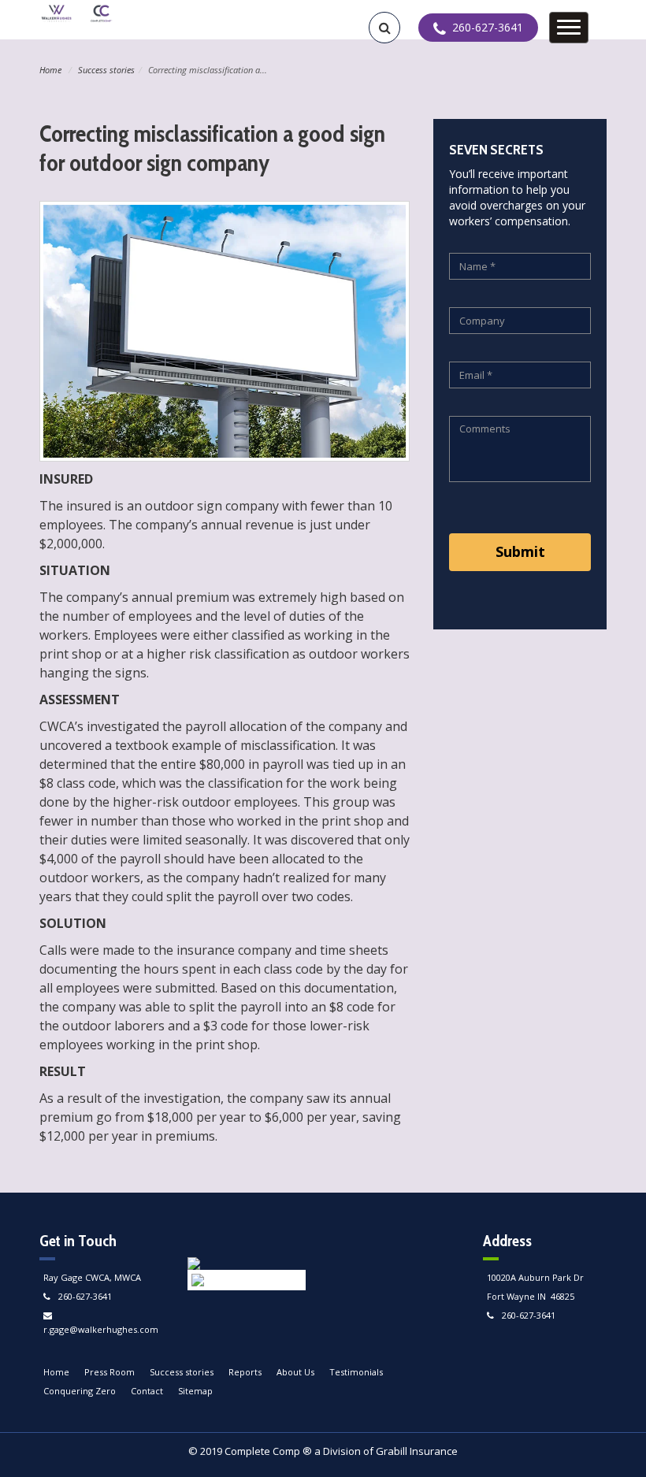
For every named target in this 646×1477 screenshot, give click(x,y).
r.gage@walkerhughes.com (100, 1329)
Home (50, 70)
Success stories (106, 70)
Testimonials (356, 1372)
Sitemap (195, 1391)
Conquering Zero (79, 1391)
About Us (295, 1372)
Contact (147, 1391)
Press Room (109, 1372)
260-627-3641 (85, 1296)
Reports (245, 1372)
